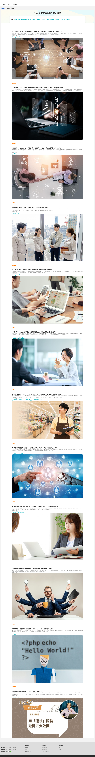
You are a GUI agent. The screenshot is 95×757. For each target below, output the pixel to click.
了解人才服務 (28, 749)
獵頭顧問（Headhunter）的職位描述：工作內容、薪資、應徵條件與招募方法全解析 (36, 148)
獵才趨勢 (3, 8)
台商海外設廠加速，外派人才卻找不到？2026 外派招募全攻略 (30, 207)
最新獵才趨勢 (45, 749)
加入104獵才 (61, 749)
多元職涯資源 (28, 751)
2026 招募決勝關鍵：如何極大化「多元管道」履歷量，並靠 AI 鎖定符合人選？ (34, 448)
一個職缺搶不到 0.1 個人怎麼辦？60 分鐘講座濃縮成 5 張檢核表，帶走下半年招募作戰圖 (37, 88)
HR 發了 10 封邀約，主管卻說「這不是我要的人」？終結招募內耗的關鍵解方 (34, 332)
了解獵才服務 (45, 747)
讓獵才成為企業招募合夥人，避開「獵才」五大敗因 (27, 691)
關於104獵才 (61, 747)
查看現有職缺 (28, 747)
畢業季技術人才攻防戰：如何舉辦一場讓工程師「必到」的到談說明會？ (32, 629)
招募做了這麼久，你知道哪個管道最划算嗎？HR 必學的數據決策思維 (32, 270)
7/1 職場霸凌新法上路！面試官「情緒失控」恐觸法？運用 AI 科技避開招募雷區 (35, 506)
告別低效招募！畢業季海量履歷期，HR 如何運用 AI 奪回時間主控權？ (32, 568)
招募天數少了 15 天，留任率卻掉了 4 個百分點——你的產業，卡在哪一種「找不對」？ (37, 32)
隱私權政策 (3, 755)
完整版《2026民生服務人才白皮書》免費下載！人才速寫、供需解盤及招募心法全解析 (36, 394)
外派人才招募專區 (45, 751)
